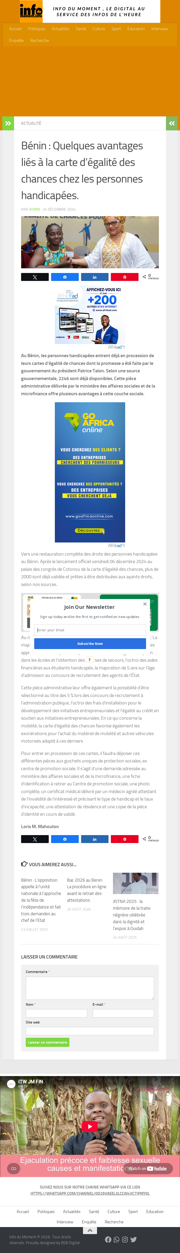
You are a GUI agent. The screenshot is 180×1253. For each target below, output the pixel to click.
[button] (90, 606)
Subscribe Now (90, 643)
